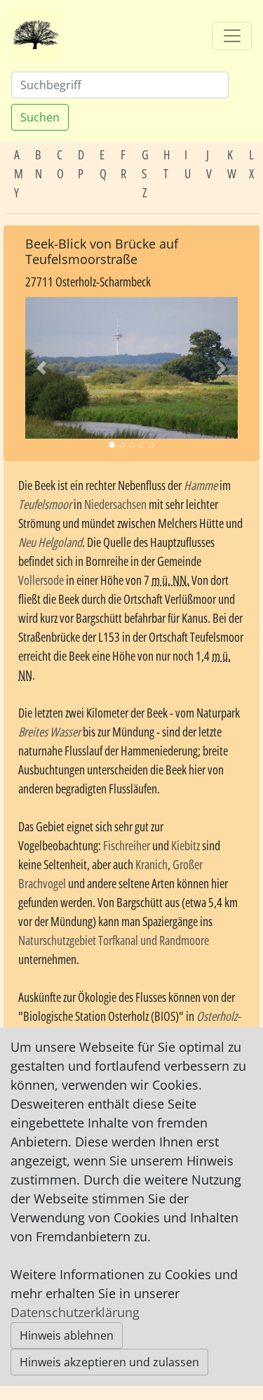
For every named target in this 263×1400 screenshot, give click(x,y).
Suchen (40, 117)
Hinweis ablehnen (67, 1335)
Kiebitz (185, 845)
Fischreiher (126, 845)
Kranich (151, 864)
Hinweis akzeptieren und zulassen (109, 1362)
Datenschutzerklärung (75, 1312)
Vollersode (41, 580)
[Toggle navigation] (232, 36)
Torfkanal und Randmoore (153, 940)
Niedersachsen (115, 504)
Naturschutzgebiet (57, 940)
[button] (41, 367)
